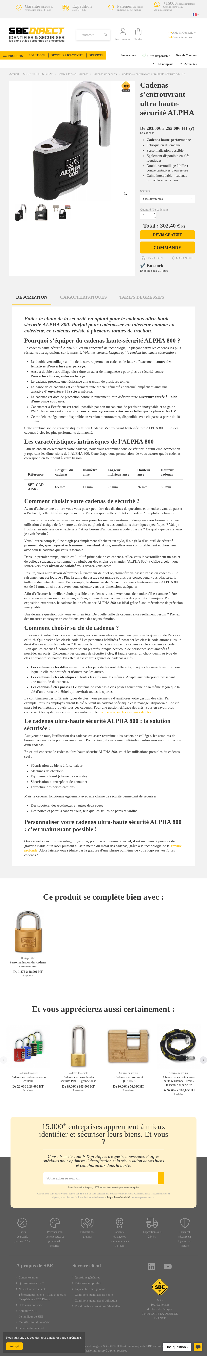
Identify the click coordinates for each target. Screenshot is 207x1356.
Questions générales (87, 1277)
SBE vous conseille (31, 1305)
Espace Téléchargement (90, 1289)
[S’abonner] (161, 1178)
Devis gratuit (167, 235)
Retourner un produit (88, 1283)
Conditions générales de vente (94, 1294)
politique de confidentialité (117, 1197)
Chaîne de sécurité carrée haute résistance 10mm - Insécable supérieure (179, 1081)
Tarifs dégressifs (141, 297)
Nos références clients (32, 1289)
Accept (14, 1346)
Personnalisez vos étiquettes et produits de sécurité (55, 1238)
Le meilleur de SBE (31, 1316)
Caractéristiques (83, 297)
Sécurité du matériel (31, 1328)
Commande (167, 247)
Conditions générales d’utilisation (96, 1300)
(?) (191, 128)
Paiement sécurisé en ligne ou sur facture (184, 1238)
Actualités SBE (28, 1310)
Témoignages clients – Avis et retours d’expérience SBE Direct (42, 1297)
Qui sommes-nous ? (31, 1283)
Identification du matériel (34, 1322)
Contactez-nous (182, 37)
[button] (13, 55)
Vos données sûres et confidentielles (97, 1306)
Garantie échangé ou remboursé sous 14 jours (120, 1238)
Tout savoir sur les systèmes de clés (125, 712)
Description (31, 297)
